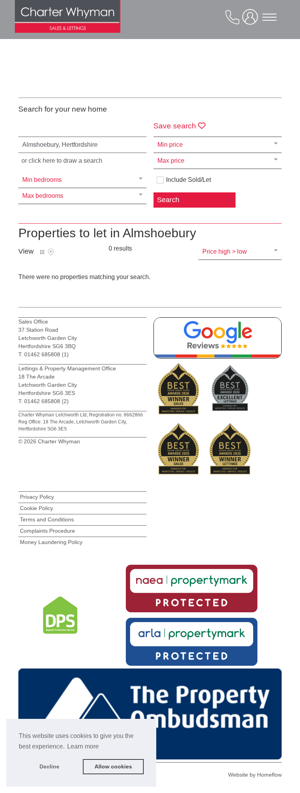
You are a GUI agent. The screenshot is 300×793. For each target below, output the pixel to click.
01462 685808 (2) (46, 401)
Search (168, 200)
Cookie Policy (36, 508)
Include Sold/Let (188, 180)
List (42, 252)
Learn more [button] (83, 746)
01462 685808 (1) (46, 354)
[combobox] (82, 145)
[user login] (251, 20)
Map (50, 252)
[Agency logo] (67, 23)
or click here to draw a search (61, 160)
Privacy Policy (37, 497)
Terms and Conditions (47, 519)
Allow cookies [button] (113, 766)
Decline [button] (49, 766)
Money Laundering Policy (51, 542)
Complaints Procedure (47, 531)
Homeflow (269, 775)
